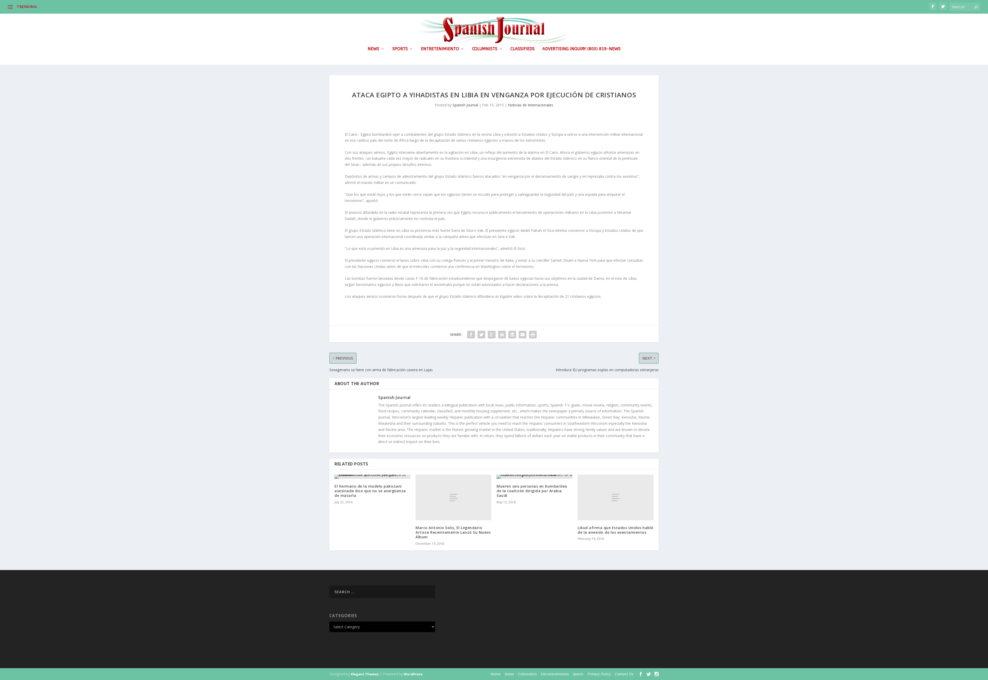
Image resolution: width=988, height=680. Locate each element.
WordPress (413, 674)
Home (496, 674)
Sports (400, 49)
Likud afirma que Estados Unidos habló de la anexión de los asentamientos (616, 530)
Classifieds (522, 49)
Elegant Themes (365, 674)
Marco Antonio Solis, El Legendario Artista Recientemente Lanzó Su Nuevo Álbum (453, 532)
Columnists (484, 49)
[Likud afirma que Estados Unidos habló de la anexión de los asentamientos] (616, 497)
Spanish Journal (465, 105)
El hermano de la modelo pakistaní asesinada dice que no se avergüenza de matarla (370, 491)
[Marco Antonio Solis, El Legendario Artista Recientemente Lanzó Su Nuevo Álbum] (453, 497)
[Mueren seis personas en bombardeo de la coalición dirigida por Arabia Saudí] (534, 477)
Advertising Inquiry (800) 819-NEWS (581, 49)
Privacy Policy (599, 674)
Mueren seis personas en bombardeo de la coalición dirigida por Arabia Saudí (532, 491)
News (373, 49)
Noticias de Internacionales (530, 105)
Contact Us (624, 674)
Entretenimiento (440, 49)
